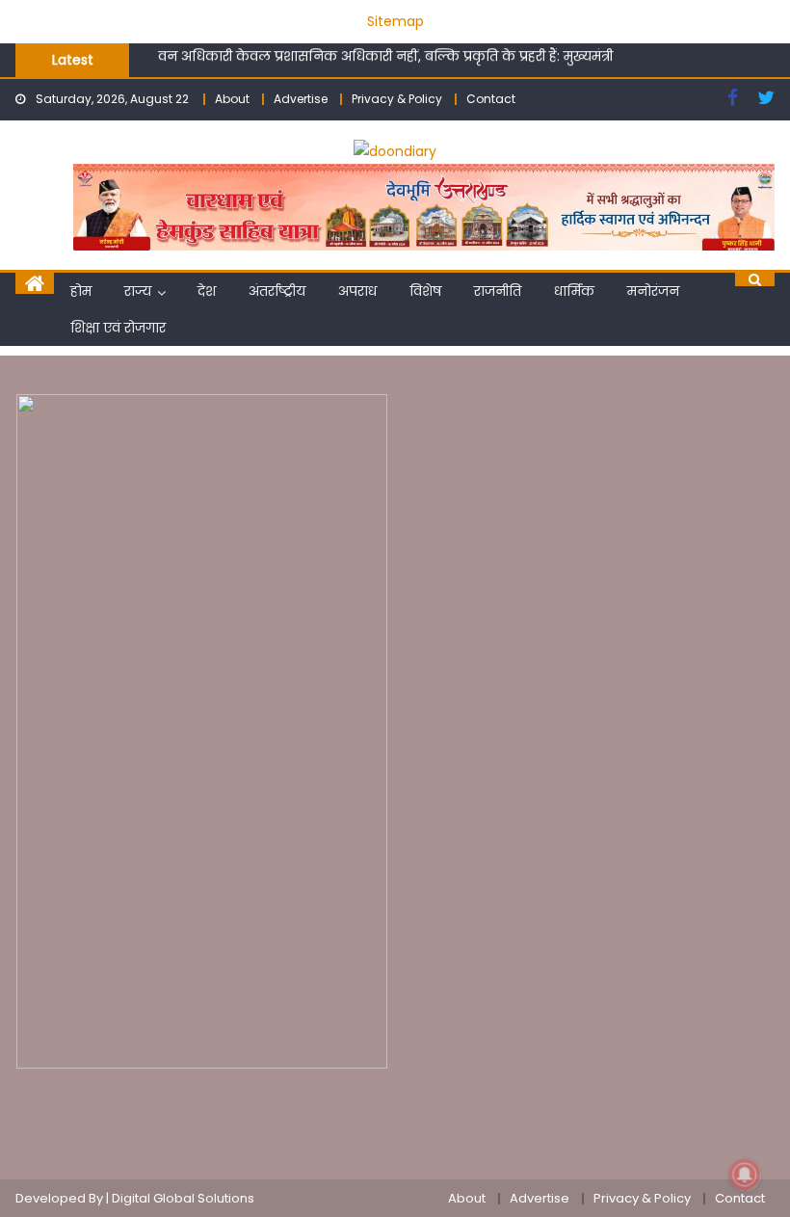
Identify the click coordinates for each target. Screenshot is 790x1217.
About (232, 99)
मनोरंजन (653, 291)
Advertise (301, 99)
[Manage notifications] (744, 1174)
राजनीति (497, 291)
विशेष (425, 291)
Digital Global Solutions (183, 1198)
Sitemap (395, 21)
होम (81, 291)
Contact (490, 99)
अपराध (357, 291)
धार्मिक (574, 291)
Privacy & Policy (397, 99)
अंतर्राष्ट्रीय (277, 291)
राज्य (137, 291)
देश (207, 291)
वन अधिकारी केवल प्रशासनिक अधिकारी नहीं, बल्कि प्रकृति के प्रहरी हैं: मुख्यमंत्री (385, 53)
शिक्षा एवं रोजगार (118, 327)
